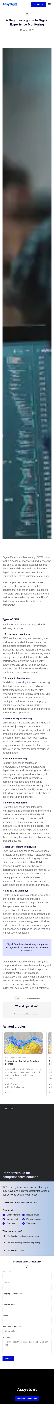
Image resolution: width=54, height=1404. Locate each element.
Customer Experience (31, 998)
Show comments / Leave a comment (27, 1014)
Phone (5, 1315)
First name (7, 1272)
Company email (9, 1304)
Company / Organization (12, 1293)
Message (6, 1337)
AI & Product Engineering (15, 1057)
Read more (9, 1093)
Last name (7, 1282)
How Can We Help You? (12, 1327)
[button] (49, 4)
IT (27, 14)
